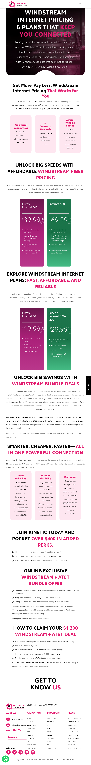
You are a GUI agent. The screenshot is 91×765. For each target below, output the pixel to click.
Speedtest (30, 735)
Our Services (31, 725)
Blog (28, 732)
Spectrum (50, 722)
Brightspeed (51, 748)
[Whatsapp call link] (5, 759)
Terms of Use (31, 748)
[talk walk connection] (18, 4)
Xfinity (49, 725)
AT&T (48, 728)
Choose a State (12, 737)
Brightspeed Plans (74, 748)
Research (30, 738)
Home (29, 718)
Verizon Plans (73, 735)
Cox (48, 745)
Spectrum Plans (73, 722)
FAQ (28, 741)
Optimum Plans (73, 738)
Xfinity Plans (72, 725)
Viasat (49, 741)
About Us (30, 722)
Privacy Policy (32, 745)
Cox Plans (71, 745)
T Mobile (50, 732)
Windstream (51, 718)
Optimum (50, 738)
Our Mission (31, 728)
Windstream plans (74, 718)
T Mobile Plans (73, 732)
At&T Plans (71, 728)
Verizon (50, 735)
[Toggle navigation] (80, 4)
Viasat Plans (72, 741)
